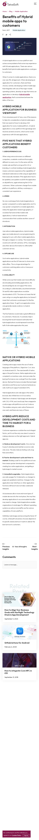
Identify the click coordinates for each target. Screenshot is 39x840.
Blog (10, 11)
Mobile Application (21, 11)
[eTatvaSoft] (10, 3)
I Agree (26, 835)
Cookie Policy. (16, 835)
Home (4, 11)
